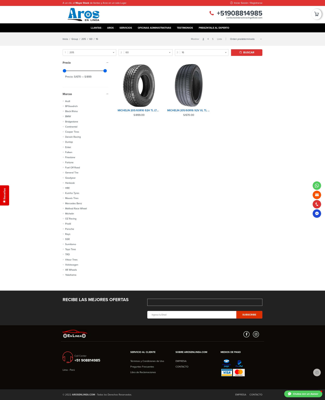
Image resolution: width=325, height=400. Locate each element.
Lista (219, 39)
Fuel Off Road (72, 167)
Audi (67, 101)
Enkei (68, 147)
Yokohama (70, 274)
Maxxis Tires (72, 198)
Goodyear (70, 177)
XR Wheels (71, 269)
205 (83, 39)
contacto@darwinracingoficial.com (244, 17)
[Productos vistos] (317, 372)
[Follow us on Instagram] (256, 334)
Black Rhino (71, 111)
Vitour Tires (71, 259)
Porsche (69, 229)
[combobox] (89, 52)
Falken (68, 152)
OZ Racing (70, 218)
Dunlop (69, 142)
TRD (67, 254)
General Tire (71, 172)
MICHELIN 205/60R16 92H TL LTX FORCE (139, 110)
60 (90, 39)
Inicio (65, 39)
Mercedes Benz (73, 203)
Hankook (70, 183)
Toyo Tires (70, 249)
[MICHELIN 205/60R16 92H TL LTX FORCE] (139, 85)
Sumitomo (70, 244)
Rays (67, 234)
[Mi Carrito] (316, 15)
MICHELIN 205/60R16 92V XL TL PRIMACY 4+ (188, 110)
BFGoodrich (71, 106)
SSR (67, 239)
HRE (67, 188)
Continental (71, 126)
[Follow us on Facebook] (246, 334)
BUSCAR (248, 52)
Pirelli (68, 223)
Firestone (70, 157)
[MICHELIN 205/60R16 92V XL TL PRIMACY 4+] (188, 85)
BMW (68, 116)
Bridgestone (71, 121)
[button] (303, 394)
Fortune (69, 162)
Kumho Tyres (72, 193)
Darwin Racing (73, 136)
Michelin (69, 213)
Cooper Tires (72, 131)
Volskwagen (71, 264)
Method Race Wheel (76, 208)
